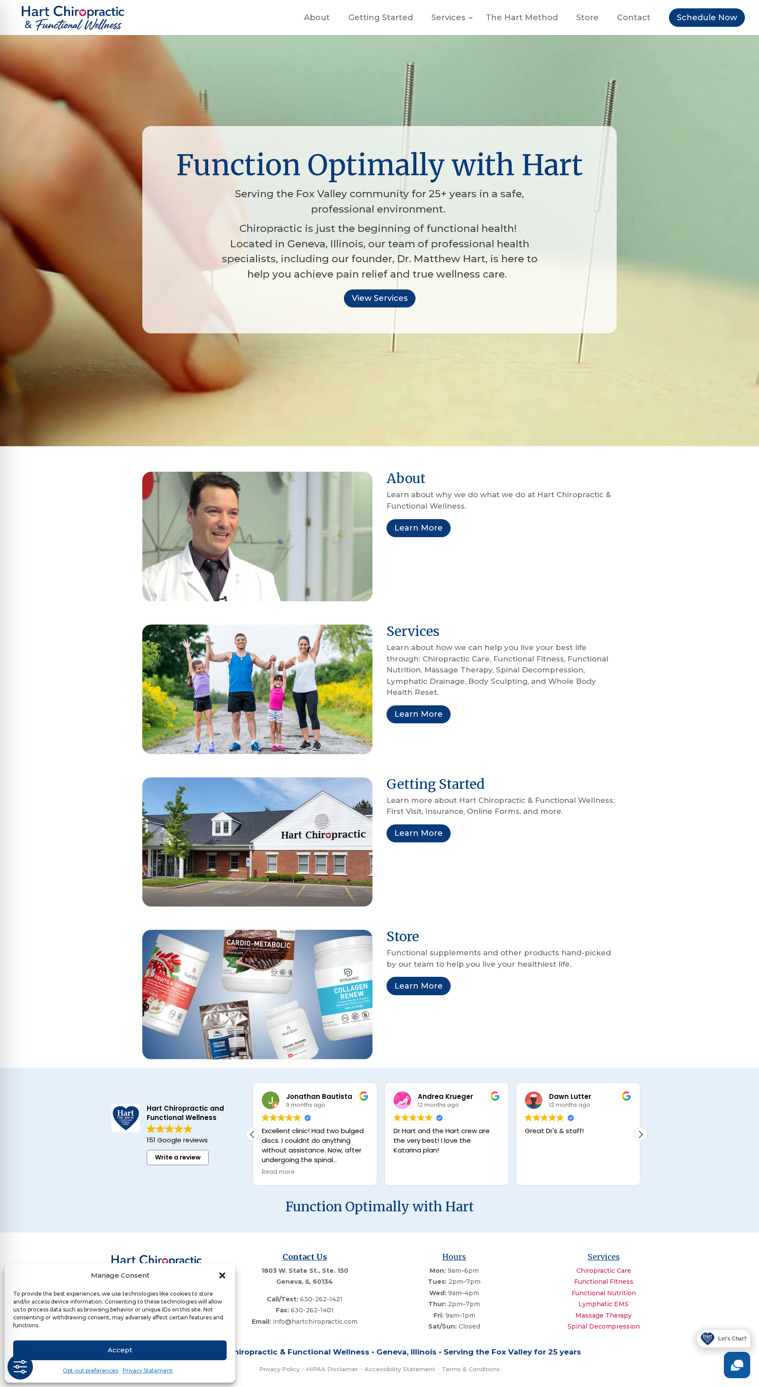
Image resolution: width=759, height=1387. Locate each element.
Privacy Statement (148, 1370)
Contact (634, 18)
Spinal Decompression (603, 1326)
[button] (222, 1275)
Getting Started (380, 18)
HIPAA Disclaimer (332, 1369)
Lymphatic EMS (603, 1304)
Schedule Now (707, 17)
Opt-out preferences (90, 1370)
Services (448, 18)
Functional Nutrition (603, 1293)
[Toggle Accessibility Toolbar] (20, 1366)
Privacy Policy (279, 1369)
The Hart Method (522, 18)
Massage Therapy (603, 1315)
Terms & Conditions (471, 1369)
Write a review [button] (178, 1157)
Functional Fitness (603, 1282)
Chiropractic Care (603, 1271)
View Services (380, 298)
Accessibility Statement (400, 1369)
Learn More (418, 528)
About (317, 18)
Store (587, 18)
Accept (120, 1350)
